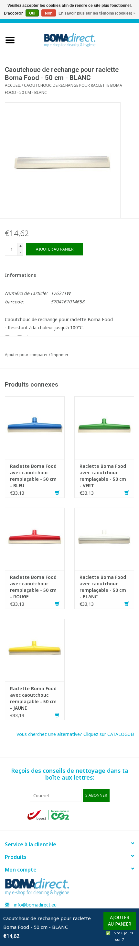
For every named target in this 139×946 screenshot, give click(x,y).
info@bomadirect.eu (35, 905)
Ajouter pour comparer (27, 354)
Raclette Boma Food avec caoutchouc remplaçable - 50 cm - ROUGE (33, 587)
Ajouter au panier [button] (119, 920)
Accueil (13, 85)
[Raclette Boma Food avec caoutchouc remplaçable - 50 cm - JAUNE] (35, 650)
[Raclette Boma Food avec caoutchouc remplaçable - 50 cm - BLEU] (35, 427)
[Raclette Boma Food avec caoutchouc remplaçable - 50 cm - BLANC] (104, 538)
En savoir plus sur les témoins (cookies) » (97, 13)
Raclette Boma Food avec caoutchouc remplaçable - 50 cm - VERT (103, 476)
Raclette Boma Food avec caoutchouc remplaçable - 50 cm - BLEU (33, 476)
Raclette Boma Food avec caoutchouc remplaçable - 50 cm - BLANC (103, 587)
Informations (20, 275)
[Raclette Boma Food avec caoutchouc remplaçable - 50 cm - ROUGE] (35, 538)
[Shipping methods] (48, 815)
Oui (32, 13)
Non (48, 13)
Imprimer (60, 354)
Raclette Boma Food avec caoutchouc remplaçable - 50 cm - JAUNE (33, 698)
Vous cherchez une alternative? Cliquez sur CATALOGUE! (75, 734)
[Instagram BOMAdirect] (106, 815)
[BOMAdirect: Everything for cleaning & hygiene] (79, 40)
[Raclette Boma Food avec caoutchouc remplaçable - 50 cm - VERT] (104, 427)
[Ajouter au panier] (57, 493)
